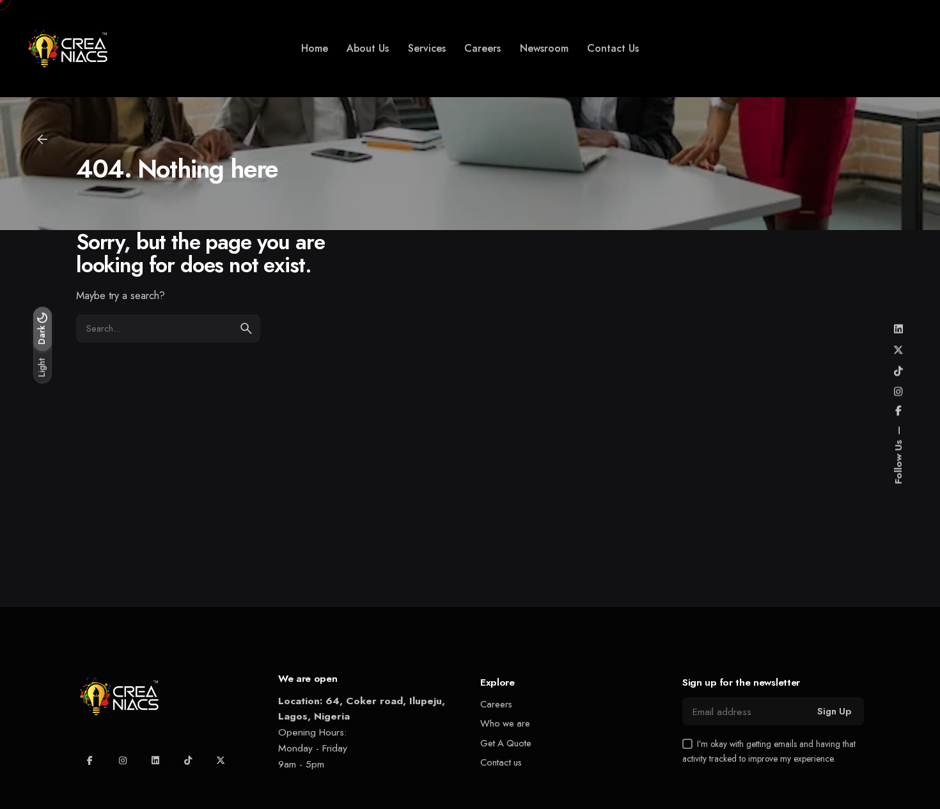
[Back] (42, 139)
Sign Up (834, 711)
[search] (246, 328)
